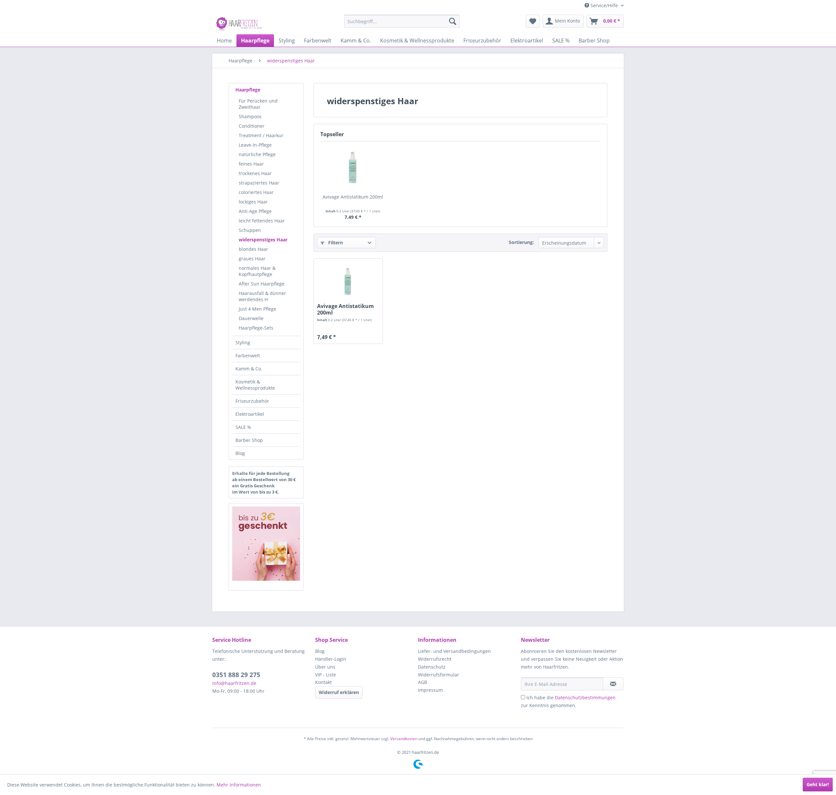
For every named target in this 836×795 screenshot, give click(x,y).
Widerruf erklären (339, 692)
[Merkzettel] (533, 21)
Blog (240, 453)
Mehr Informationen (239, 785)
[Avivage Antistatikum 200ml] (353, 167)
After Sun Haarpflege (261, 284)
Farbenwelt (247, 355)
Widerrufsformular (438, 675)
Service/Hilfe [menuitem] (604, 5)
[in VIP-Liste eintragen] (613, 683)
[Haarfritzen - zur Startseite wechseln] (240, 23)
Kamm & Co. (248, 368)
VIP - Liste (325, 675)
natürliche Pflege (257, 154)
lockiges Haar (253, 202)
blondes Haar (253, 249)
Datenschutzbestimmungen (585, 697)
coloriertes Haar (256, 192)
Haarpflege (247, 90)
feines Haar (251, 164)
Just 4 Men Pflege (257, 309)
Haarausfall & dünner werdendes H (262, 296)
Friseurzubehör (252, 401)
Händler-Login (330, 659)
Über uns (325, 667)
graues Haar (252, 258)
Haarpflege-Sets (256, 328)
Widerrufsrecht (434, 659)
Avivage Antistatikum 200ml (353, 197)
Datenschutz (431, 667)
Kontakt (323, 682)
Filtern (335, 242)
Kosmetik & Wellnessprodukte (255, 385)
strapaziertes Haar (259, 183)
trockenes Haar (255, 173)
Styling (242, 342)
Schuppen (250, 230)
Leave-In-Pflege (255, 145)
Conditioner (252, 126)
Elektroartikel (249, 414)
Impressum (430, 690)
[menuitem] (401, 21)
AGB (422, 682)
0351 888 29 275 (236, 675)
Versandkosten (403, 738)
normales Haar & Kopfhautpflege (257, 271)
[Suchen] (452, 21)
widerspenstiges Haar (263, 239)
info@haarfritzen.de (234, 683)
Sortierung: (521, 242)
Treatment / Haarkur (261, 135)
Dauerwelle (251, 318)
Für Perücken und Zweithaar (258, 104)
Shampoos (250, 116)
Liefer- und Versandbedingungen (454, 651)
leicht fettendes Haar (262, 221)
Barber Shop (249, 440)
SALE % (243, 427)
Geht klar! (818, 784)
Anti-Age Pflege (255, 211)
